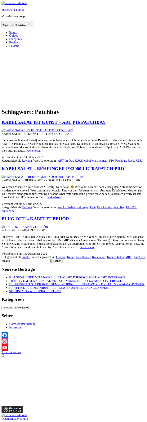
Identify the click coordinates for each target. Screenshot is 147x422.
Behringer (82, 207)
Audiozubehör (66, 207)
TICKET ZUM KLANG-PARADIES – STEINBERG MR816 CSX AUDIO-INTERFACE (65, 280)
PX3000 (131, 207)
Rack (131, 160)
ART (61, 160)
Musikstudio (104, 207)
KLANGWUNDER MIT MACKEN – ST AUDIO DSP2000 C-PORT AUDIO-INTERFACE (67, 277)
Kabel (78, 160)
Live (93, 207)
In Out (69, 160)
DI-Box (60, 257)
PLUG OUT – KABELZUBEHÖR (35, 218)
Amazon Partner (11, 352)
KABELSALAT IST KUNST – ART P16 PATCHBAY (54, 122)
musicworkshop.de (13, 9)
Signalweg (8, 210)
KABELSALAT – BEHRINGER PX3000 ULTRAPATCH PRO (63, 168)
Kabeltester (98, 257)
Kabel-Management (95, 160)
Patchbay (120, 160)
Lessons (14, 45)
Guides (13, 35)
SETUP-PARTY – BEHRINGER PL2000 (35, 291)
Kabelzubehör (115, 257)
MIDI (128, 257)
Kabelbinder (83, 257)
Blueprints (15, 39)
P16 (111, 160)
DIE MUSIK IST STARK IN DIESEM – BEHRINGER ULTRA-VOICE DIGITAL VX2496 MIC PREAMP (77, 284)
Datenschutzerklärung (22, 323)
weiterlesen (34, 150)
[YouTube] (73, 347)
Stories (13, 32)
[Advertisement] (73, 77)
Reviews (14, 42)
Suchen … (8, 260)
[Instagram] (73, 341)
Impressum (15, 327)
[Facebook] (73, 335)
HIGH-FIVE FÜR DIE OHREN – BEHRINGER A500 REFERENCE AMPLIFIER (61, 287)
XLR (139, 160)
